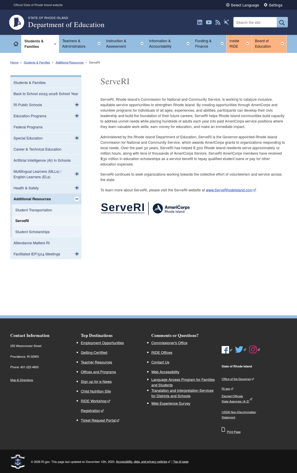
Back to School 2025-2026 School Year (46, 93)
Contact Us (160, 362)
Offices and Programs (98, 371)
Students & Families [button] (41, 43)
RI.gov (226, 388)
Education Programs (30, 115)
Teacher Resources (96, 362)
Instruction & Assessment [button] (126, 43)
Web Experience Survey (170, 403)
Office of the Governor (236, 379)
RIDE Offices (161, 352)
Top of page (181, 461)
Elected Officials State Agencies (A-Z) (235, 398)
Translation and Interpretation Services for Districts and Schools (182, 393)
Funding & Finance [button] (210, 43)
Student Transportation (33, 209)
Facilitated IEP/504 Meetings (37, 253)
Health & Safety (26, 187)
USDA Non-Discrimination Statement (239, 414)
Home (14, 62)
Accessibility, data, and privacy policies (141, 461)
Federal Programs (28, 126)
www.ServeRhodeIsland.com (229, 189)
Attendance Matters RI (32, 242)
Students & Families (37, 62)
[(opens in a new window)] (199, 22)
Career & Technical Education (37, 149)
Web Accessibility (165, 371)
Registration (90, 410)
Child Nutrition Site (96, 391)
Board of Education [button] (271, 43)
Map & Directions (21, 380)
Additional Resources (70, 62)
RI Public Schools (28, 104)
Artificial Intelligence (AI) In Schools (42, 160)
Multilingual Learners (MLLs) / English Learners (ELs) (37, 174)
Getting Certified (94, 352)
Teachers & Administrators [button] (82, 43)
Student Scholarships (32, 231)
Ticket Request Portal (98, 420)
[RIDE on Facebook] (227, 350)
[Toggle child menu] (76, 104)
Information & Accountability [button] (170, 43)
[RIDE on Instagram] (254, 349)
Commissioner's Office (169, 342)
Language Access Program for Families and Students (183, 382)
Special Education (28, 138)
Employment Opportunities (102, 342)
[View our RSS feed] (217, 22)
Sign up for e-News (96, 381)
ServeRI (22, 220)
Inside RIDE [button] (241, 43)
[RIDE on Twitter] (240, 349)
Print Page (234, 432)
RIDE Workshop (94, 400)
